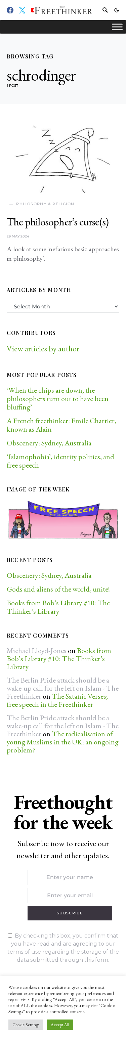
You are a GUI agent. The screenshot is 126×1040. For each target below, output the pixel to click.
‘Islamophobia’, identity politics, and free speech (60, 461)
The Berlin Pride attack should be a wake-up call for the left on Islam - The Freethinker (63, 688)
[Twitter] (22, 10)
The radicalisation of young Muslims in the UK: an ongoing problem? (63, 742)
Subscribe (70, 913)
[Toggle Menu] (117, 27)
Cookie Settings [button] (25, 1025)
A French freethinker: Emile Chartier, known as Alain (61, 425)
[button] (116, 10)
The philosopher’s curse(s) (58, 222)
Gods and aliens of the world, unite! (59, 589)
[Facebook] (10, 10)
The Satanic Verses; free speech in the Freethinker (57, 700)
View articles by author (43, 348)
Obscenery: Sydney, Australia (49, 443)
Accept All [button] (60, 1025)
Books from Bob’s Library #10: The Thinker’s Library (58, 607)
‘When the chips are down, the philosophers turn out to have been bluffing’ (58, 398)
